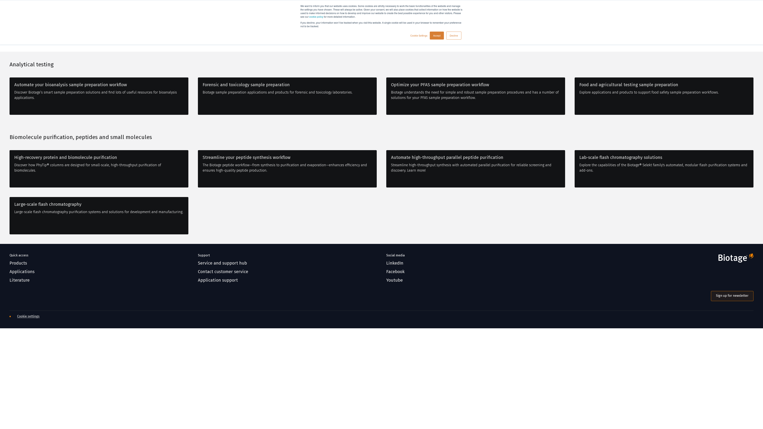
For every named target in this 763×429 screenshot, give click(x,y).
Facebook (395, 271)
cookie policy (316, 16)
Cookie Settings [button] (418, 35)
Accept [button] (437, 35)
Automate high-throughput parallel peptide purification (447, 157)
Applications (22, 271)
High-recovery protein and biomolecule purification (65, 157)
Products (18, 263)
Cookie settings (28, 316)
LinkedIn (394, 263)
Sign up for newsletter (732, 296)
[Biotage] (732, 259)
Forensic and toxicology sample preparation (246, 84)
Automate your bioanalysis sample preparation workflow (70, 84)
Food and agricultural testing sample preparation (628, 84)
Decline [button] (454, 35)
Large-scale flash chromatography (47, 204)
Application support (218, 280)
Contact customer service (223, 271)
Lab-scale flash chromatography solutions (620, 157)
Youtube (394, 280)
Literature (20, 280)
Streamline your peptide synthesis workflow (246, 157)
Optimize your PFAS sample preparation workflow (440, 84)
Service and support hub (222, 263)
